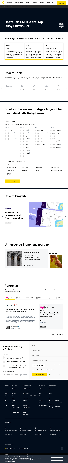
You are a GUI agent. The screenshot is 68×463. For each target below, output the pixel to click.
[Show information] (14, 130)
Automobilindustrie (15, 395)
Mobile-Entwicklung (26, 388)
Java (5, 398)
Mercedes (41, 400)
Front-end (6, 391)
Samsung (41, 402)
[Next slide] (66, 88)
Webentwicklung (26, 391)
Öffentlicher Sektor (15, 407)
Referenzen (51, 395)
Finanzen (14, 388)
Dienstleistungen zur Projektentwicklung (30, 395)
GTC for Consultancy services (54, 400)
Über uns (50, 388)
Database (24, 412)
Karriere (48, 2)
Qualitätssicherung (26, 393)
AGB (49, 398)
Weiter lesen (43, 326)
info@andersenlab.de (23, 448)
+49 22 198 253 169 (8, 434)
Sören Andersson (14, 326)
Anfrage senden (40, 374)
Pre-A (40, 393)
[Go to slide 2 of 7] (32, 271)
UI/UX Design (25, 400)
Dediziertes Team (26, 414)
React (6, 402)
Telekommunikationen (16, 402)
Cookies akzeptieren (57, 459)
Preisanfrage (12, 181)
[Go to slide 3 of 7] (35, 271)
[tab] (19, 298)
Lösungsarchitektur (26, 407)
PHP (5, 400)
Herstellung (14, 393)
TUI (39, 391)
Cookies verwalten (42, 459)
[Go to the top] (62, 448)
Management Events (43, 405)
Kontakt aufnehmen (61, 3)
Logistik (13, 405)
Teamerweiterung (26, 409)
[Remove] (5, 130)
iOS (5, 395)
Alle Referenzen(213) (56, 334)
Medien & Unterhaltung (16, 412)
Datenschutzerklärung (25, 454)
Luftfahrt (13, 400)
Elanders (40, 395)
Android (6, 393)
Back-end (6, 388)
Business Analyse (26, 405)
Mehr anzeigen (27, 265)
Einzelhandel (14, 409)
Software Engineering (26, 398)
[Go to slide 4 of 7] (37, 271)
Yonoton (18, 328)
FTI (39, 398)
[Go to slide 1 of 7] (30, 271)
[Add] (8, 130)
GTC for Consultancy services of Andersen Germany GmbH (54, 407)
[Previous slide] (3, 216)
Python (6, 405)
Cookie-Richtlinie (24, 458)
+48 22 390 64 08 (23, 434)
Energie (13, 398)
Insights (50, 393)
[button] (54, 2)
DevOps (24, 402)
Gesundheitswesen (15, 391)
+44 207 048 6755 (53, 434)
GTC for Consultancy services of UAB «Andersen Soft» (55, 403)
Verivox (40, 388)
